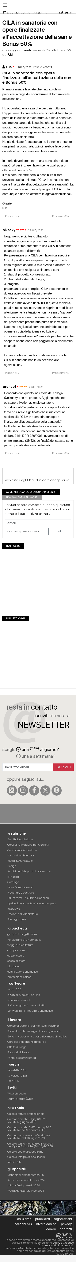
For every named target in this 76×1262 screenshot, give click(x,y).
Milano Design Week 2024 (23, 1185)
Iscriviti (63, 767)
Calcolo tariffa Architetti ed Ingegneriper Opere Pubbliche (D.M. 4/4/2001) (30, 1145)
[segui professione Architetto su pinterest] (57, 790)
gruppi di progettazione (22, 934)
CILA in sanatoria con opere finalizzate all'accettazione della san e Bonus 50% (36, 77)
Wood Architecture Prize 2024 (25, 1190)
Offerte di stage (16, 1047)
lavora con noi (46, 1224)
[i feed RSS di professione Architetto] (12, 790)
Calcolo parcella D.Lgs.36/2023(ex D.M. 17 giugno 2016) (26, 1120)
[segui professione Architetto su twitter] (45, 790)
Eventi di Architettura (20, 839)
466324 (47, 67)
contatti (66, 1229)
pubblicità (42, 1219)
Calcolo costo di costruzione (25, 1151)
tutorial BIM (14, 1162)
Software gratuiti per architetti (26, 1005)
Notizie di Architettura (20, 855)
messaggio (11, 50)
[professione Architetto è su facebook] (34, 790)
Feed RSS (13, 1081)
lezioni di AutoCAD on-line (23, 995)
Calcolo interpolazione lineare (26, 1157)
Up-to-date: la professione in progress (31, 903)
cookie (51, 1229)
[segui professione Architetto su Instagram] (23, 790)
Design (11, 866)
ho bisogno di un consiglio (24, 940)
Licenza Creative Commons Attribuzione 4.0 (56, 1244)
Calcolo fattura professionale (25, 1114)
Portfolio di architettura (21, 1058)
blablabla (13, 966)
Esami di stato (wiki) (20, 1099)
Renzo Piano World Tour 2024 (26, 1180)
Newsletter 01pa (17, 1075)
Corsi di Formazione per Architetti (28, 844)
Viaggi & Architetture (20, 861)
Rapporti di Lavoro (19, 1052)
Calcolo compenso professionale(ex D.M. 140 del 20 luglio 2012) (28, 1137)
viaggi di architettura (20, 945)
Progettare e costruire (20, 892)
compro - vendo (17, 950)
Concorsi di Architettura (22, 850)
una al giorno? (40, 749)
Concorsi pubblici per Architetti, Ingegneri (33, 1026)
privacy (66, 1224)
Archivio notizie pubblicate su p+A (29, 871)
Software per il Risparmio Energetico (30, 1011)
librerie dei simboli (19, 1000)
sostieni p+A (24, 1224)
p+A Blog (13, 877)
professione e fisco (19, 977)
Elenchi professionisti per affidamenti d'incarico (37, 1036)
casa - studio (15, 955)
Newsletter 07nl (16, 1070)
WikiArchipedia (16, 1093)
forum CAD (14, 989)
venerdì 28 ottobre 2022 (52, 50)
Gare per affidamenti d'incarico (26, 1042)
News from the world (20, 887)
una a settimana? (38, 756)
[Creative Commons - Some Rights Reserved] (38, 1236)
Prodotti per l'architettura (22, 914)
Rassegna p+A (16, 919)
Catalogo (13, 882)
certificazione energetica (22, 971)
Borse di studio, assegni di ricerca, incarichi (34, 1031)
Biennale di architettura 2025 (25, 1175)
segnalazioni (63, 1219)
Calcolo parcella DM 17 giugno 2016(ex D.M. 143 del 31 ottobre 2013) (29, 1129)
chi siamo (24, 1219)
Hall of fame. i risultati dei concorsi (28, 898)
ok (60, 531)
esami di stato (16, 961)
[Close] (2, 1260)
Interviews (13, 908)
